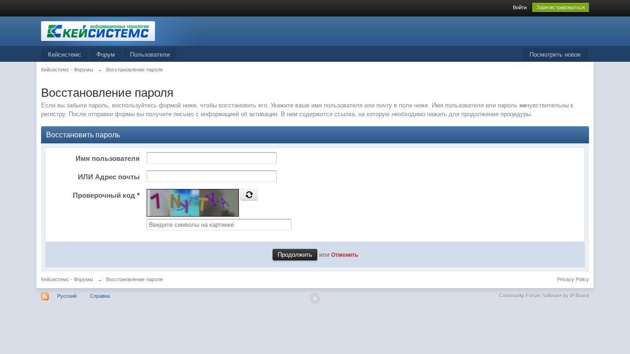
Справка (100, 296)
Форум (105, 54)
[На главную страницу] (123, 30)
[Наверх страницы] (315, 298)
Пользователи (150, 54)
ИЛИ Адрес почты (109, 177)
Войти (520, 7)
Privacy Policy (573, 279)
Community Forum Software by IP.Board (544, 295)
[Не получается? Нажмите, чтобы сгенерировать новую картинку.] (249, 194)
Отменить (344, 255)
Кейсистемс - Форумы (67, 279)
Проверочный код (106, 195)
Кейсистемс (64, 54)
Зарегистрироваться (560, 7)
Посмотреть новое (555, 54)
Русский (67, 296)
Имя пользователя (108, 158)
